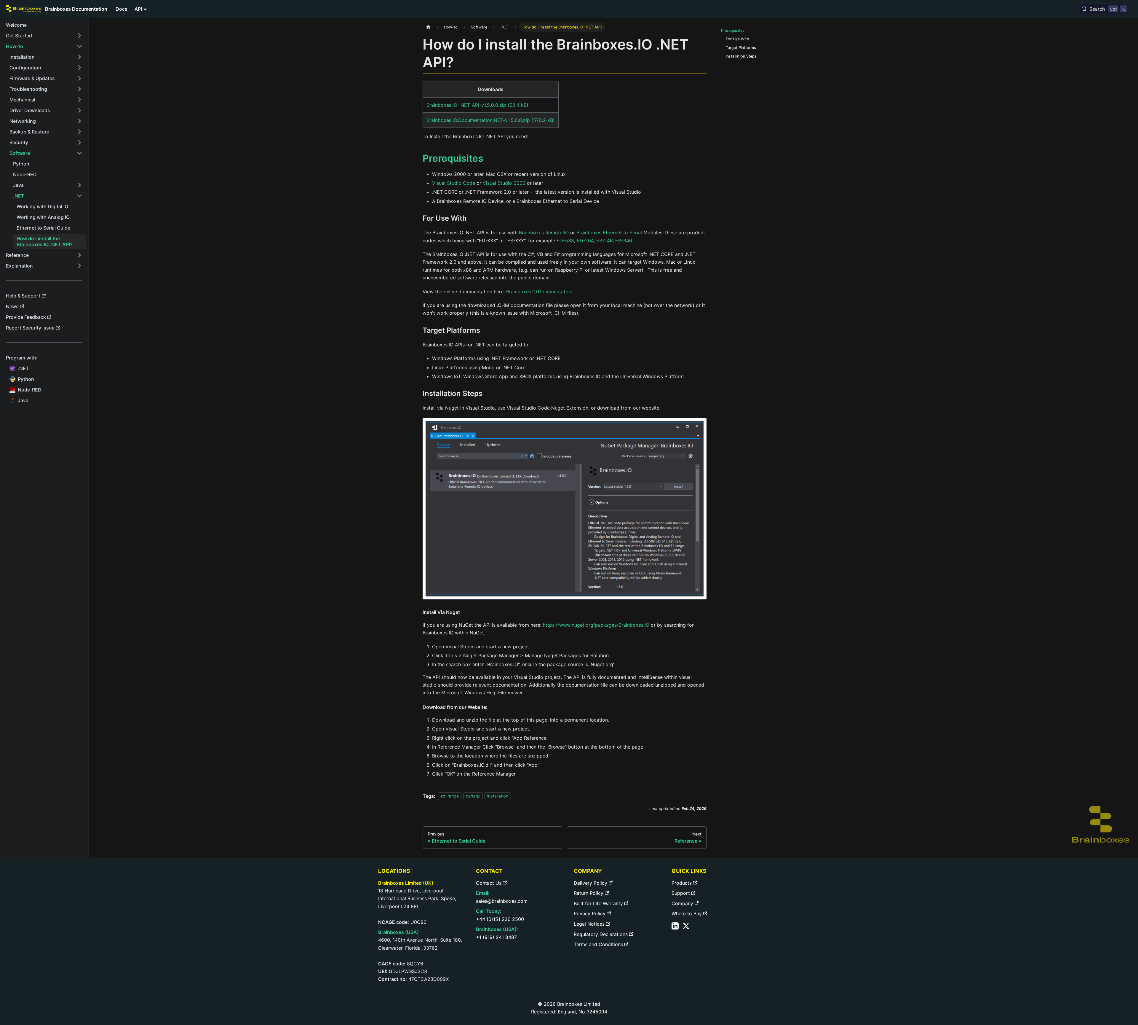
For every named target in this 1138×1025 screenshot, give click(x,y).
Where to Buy (687, 913)
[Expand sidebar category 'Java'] (79, 185)
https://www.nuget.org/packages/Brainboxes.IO (596, 625)
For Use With (737, 39)
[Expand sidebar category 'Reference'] (79, 255)
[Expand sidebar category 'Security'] (79, 142)
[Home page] (428, 27)
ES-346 (623, 240)
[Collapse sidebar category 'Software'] (79, 153)
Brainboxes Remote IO (544, 232)
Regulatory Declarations (601, 934)
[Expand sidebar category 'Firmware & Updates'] (79, 78)
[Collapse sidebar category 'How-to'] (79, 46)
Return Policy (588, 893)
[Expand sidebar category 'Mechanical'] (79, 99)
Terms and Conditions (598, 944)
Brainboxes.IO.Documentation (539, 292)
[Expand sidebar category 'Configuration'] (79, 67)
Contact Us (488, 883)
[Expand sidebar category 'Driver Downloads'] (79, 110)
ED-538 (565, 240)
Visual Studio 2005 (504, 183)
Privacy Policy (589, 913)
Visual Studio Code (453, 183)
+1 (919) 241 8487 (496, 937)
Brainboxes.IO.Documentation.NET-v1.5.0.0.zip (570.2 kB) (490, 120)
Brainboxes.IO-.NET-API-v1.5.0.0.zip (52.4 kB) (477, 105)
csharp (473, 796)
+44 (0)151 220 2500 (500, 919)
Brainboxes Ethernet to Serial (609, 232)
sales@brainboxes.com (502, 901)
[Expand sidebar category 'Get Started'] (79, 35)
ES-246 (604, 240)
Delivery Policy (590, 883)
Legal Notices (589, 924)
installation (497, 796)
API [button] (138, 9)
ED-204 (585, 240)
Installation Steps (741, 56)
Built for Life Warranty (598, 903)
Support (681, 893)
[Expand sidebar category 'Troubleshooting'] (79, 89)
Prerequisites (732, 30)
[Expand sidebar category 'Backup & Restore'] (79, 131)
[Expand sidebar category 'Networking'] (79, 121)
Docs (121, 9)
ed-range (449, 796)
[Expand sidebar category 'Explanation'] (79, 265)
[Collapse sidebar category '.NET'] (79, 195)
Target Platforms (741, 47)
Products (682, 883)
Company (682, 903)
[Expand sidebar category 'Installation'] (79, 57)
